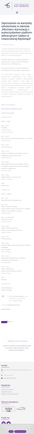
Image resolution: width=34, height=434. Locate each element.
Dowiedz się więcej (20, 431)
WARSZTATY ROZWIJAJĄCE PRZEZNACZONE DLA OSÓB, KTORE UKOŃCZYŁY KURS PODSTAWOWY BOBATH (17, 348)
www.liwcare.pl (5, 309)
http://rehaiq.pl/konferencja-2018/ (11, 109)
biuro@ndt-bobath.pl (10, 378)
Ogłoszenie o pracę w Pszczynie (17, 341)
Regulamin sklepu (6, 392)
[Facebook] (4, 423)
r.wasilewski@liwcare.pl (13, 305)
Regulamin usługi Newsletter (9, 394)
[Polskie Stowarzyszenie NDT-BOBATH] (17, 5)
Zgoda (11, 431)
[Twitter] (9, 423)
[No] (32, 429)
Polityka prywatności (7, 389)
